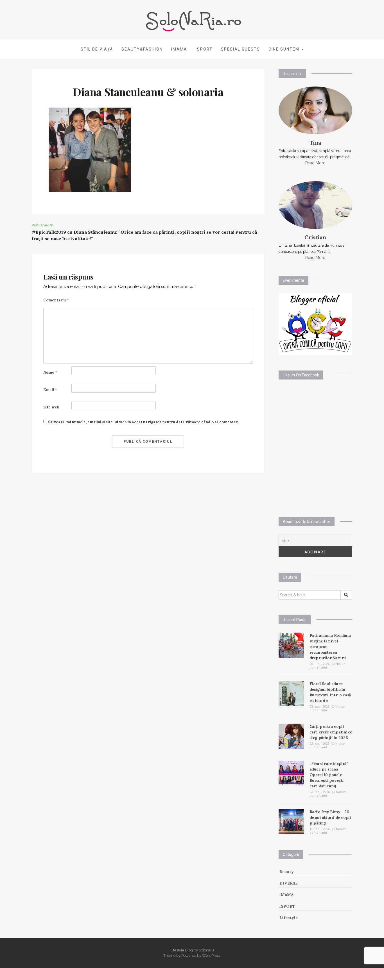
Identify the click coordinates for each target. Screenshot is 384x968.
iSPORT (204, 49)
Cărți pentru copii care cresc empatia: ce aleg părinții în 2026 (331, 732)
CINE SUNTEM (284, 49)
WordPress (211, 955)
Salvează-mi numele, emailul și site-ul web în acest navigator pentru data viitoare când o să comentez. (143, 422)
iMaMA (286, 894)
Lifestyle (288, 917)
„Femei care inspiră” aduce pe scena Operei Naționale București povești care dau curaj (329, 775)
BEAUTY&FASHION (142, 49)
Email (50, 389)
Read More (315, 163)
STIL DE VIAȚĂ (97, 49)
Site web (51, 407)
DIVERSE (288, 883)
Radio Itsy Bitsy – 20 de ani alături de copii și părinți (330, 817)
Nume (50, 372)
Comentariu (56, 300)
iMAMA (179, 49)
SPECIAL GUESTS (240, 49)
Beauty (286, 871)
